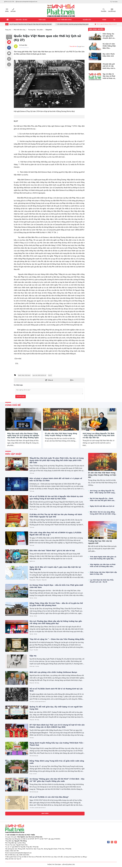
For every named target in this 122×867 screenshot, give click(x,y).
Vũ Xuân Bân (23, 45)
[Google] (112, 842)
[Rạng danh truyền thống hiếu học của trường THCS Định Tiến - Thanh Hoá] (16, 748)
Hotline (13, 11)
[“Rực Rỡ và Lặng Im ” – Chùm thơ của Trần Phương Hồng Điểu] (16, 645)
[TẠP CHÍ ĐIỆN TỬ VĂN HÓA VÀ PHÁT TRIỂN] (61, 10)
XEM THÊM (44, 813)
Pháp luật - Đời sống (34, 682)
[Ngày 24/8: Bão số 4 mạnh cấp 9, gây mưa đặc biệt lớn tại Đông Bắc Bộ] (16, 573)
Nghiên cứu (32, 561)
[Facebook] (108, 842)
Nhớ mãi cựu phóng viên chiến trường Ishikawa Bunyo (53, 672)
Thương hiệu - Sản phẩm (12, 428)
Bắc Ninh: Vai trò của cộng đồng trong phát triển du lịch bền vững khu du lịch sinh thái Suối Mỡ (102, 513)
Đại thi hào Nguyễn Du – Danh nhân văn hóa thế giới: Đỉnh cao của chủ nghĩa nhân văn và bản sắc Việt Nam (102, 499)
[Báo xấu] (9, 64)
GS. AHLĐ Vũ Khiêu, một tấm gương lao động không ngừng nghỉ (61, 24)
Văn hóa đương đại (34, 755)
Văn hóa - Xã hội (33, 509)
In (72, 380)
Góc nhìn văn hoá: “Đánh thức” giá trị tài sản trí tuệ (52, 550)
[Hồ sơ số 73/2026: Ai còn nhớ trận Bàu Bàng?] (16, 803)
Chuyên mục (112, 11)
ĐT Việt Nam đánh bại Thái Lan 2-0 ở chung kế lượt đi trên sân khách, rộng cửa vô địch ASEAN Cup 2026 (57, 726)
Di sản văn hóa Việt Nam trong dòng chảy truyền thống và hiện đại (61, 434)
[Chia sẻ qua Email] (9, 53)
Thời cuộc (32, 473)
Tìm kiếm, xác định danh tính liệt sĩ (38, 701)
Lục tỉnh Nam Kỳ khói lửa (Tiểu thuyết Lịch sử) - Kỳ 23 (102, 581)
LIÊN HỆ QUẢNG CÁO (68, 864)
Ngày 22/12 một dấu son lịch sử (102, 506)
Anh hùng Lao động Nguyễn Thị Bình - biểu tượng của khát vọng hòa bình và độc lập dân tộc (98, 435)
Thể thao (32, 737)
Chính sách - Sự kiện (34, 666)
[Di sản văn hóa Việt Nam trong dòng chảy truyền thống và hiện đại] (61, 419)
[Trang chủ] (7, 19)
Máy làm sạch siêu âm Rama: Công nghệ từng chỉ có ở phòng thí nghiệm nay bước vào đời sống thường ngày (23, 435)
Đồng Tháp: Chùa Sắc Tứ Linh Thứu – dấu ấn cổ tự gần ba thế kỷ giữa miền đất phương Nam (56, 604)
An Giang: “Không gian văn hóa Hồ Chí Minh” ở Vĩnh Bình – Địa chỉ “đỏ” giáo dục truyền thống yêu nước (57, 780)
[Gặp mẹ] (16, 661)
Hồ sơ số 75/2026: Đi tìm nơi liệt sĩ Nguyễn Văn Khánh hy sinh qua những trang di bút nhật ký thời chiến (56, 497)
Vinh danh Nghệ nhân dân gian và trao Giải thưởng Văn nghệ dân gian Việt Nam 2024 (103, 558)
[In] (9, 59)
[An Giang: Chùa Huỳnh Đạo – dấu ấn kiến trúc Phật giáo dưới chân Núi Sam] (16, 591)
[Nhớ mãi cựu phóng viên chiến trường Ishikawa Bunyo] (16, 678)
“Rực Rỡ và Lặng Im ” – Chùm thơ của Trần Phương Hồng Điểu (57, 639)
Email (7, 11)
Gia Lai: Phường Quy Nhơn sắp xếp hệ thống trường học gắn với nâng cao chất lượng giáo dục (56, 622)
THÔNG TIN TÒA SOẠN (54, 864)
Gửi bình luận (20, 396)
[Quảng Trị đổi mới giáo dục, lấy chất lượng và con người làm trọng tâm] (16, 712)
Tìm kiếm (103, 11)
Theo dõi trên (73, 46)
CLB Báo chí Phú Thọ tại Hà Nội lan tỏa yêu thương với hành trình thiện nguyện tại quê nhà (56, 515)
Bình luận (9, 36)
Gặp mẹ (33, 656)
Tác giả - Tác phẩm (34, 649)
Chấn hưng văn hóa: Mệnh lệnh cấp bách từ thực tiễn (103, 573)
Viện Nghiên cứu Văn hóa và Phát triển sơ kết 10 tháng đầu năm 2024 (102, 565)
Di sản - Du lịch (33, 773)
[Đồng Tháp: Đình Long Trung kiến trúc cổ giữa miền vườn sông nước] (16, 766)
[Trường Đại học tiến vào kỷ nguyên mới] (102, 530)
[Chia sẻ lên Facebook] (9, 48)
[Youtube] (115, 842)
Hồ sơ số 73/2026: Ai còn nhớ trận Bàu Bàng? (49, 797)
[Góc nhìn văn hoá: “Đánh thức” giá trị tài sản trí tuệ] (16, 556)
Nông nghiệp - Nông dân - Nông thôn (38, 579)
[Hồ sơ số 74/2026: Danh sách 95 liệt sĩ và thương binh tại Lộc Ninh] (16, 694)
